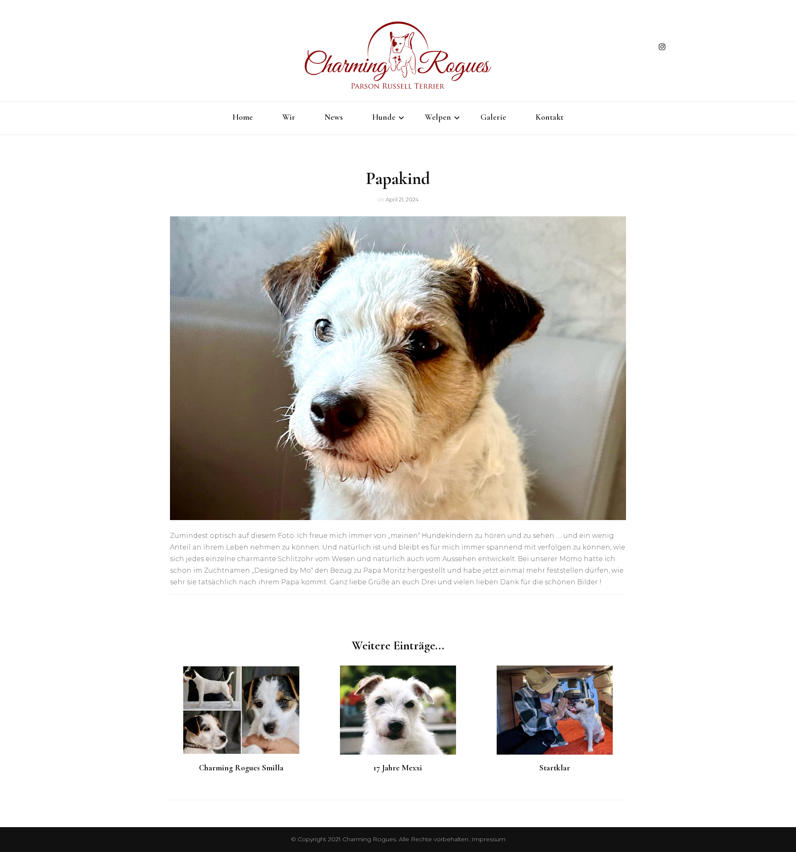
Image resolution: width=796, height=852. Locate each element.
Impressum (488, 839)
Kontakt (549, 117)
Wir (288, 117)
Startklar (554, 768)
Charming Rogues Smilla (241, 768)
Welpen (438, 117)
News (334, 117)
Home (243, 117)
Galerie (493, 117)
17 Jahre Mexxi (398, 768)
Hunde (384, 117)
